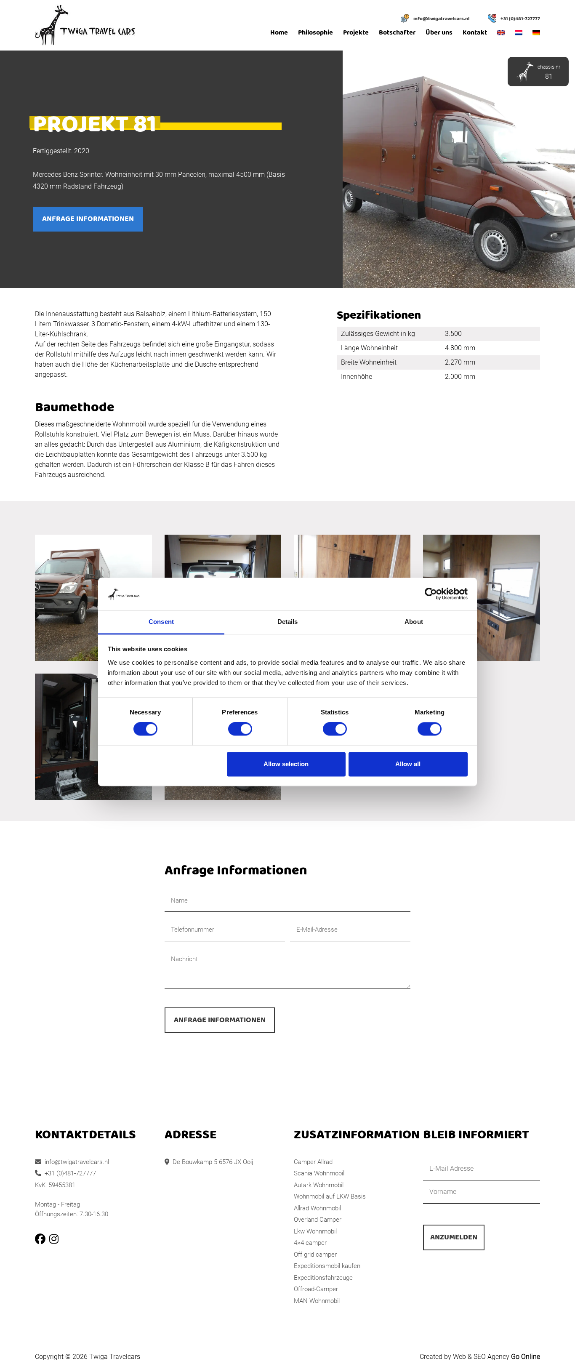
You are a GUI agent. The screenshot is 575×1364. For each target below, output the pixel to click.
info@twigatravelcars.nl (441, 19)
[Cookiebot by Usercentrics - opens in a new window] (431, 594)
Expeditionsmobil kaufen (327, 1266)
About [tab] (414, 621)
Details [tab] (287, 621)
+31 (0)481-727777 (520, 19)
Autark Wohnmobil (318, 1185)
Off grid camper (315, 1254)
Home (279, 32)
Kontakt (475, 32)
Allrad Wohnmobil (317, 1208)
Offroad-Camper (316, 1289)
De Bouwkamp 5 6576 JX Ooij (213, 1162)
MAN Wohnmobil (317, 1301)
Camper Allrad (313, 1162)
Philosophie (315, 32)
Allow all (408, 763)
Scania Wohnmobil (319, 1173)
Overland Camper (317, 1219)
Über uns (439, 32)
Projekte (356, 32)
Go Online (525, 1357)
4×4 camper (310, 1243)
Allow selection (286, 763)
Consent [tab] (161, 621)
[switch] (240, 729)
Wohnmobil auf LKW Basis (330, 1196)
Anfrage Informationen (88, 219)
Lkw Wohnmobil (315, 1231)
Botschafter (397, 32)
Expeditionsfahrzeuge (323, 1277)
